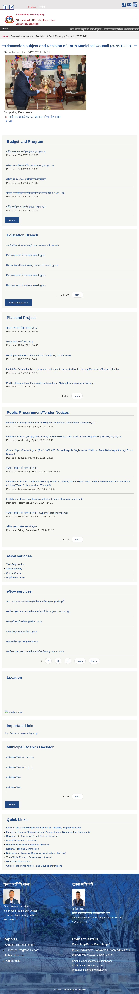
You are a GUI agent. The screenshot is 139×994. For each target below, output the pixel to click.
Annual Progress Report (20, 944)
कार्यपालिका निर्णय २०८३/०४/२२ (20, 757)
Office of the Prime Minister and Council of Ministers (34, 865)
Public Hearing (14, 955)
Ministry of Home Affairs (19, 861)
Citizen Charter (14, 573)
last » (94, 661)
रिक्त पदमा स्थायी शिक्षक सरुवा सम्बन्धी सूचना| (25, 255)
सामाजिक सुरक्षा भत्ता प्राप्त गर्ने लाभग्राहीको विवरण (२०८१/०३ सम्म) (35, 651)
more (12, 220)
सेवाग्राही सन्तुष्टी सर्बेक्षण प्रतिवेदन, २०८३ (24, 621)
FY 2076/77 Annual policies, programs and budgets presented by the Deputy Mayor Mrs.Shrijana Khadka (62, 369)
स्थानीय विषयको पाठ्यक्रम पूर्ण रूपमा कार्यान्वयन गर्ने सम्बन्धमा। (32, 245)
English (32, 7)
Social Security (14, 568)
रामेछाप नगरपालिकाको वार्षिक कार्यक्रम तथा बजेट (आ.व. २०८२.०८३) (35, 193)
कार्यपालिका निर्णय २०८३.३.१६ (19, 767)
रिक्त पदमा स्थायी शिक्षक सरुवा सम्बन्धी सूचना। (26, 275)
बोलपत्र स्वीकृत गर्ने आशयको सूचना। (22, 467)
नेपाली (42, 7)
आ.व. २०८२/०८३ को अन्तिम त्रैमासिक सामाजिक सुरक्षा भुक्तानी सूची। (35, 601)
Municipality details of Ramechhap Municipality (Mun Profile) (38, 355)
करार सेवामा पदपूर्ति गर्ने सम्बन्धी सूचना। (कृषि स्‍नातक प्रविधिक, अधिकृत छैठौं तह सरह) (96, 29)
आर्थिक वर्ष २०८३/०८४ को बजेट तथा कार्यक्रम (26, 179)
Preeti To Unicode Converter (21, 840)
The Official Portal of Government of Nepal (29, 857)
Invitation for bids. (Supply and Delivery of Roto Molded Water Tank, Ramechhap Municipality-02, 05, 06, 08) (64, 436)
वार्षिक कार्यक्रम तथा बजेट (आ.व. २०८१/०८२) (26, 206)
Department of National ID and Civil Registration (32, 836)
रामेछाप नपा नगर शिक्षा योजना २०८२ (21, 327)
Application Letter (15, 577)
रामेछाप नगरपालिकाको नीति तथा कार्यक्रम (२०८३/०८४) (30, 165)
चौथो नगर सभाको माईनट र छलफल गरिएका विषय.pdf (34, 116)
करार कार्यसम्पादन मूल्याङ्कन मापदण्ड (22, 641)
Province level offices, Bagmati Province (27, 844)
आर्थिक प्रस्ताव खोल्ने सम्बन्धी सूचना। (22, 526)
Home (5, 36)
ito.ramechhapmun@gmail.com (89, 969)
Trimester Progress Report (22, 950)
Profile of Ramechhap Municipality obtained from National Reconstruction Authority (50, 383)
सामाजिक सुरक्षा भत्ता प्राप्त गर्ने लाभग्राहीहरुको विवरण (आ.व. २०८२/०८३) (37, 611)
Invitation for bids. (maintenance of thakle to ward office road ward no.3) (44, 499)
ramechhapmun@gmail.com (96, 960)
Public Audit (12, 960)
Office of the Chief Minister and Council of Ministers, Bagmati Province (43, 827)
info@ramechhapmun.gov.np (88, 965)
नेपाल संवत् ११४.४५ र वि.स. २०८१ (21, 631)
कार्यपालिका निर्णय (13, 777)
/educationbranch (18, 302)
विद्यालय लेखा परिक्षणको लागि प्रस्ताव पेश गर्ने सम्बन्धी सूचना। (32, 265)
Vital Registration (15, 564)
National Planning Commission (22, 848)
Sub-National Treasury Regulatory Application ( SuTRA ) (36, 853)
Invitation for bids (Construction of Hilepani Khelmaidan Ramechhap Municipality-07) (51, 422)
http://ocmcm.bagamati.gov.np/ (21, 733)
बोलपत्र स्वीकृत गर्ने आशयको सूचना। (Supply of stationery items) (37, 512)
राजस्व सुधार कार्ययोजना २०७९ (19, 341)
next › (78, 294)
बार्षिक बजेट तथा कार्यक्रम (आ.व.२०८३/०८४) (26, 151)
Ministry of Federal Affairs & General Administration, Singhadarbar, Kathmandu (48, 832)
